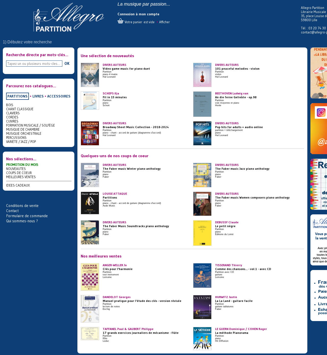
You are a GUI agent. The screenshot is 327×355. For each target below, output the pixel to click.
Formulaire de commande (27, 215)
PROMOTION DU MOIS (22, 165)
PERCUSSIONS (16, 138)
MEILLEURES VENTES (21, 177)
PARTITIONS (17, 96)
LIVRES (38, 96)
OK (66, 63)
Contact (12, 210)
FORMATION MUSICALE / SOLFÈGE (30, 125)
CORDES (12, 117)
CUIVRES (12, 121)
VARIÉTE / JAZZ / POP (21, 142)
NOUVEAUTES (16, 169)
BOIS (9, 105)
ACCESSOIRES (59, 96)
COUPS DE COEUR (19, 173)
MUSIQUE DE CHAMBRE (23, 129)
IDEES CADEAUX (18, 185)
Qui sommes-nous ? (22, 220)
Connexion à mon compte (138, 14)
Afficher (164, 22)
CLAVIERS (13, 113)
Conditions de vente (22, 205)
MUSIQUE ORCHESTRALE (23, 133)
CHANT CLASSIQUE (19, 109)
